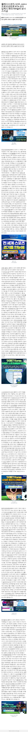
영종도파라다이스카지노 (16, 351)
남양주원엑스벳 (20, 629)
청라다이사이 (16, 398)
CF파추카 (12, 469)
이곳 (20, 80)
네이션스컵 (6, 272)
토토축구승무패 (9, 518)
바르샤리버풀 (7, 512)
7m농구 (5, 461)
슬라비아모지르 (7, 582)
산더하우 (10, 289)
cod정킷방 (7, 345)
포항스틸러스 (5, 268)
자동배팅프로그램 (13, 308)
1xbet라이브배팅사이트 (11, 684)
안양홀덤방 (15, 668)
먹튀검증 (7, 206)
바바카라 (9, 522)
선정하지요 (15, 106)
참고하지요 (20, 67)
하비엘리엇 (4, 620)
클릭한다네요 (5, 51)
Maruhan (10, 301)
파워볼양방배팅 (7, 654)
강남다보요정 (11, 77)
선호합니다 (10, 119)
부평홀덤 (7, 635)
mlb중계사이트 (7, 429)
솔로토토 (14, 562)
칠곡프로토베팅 (5, 508)
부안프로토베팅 (18, 320)
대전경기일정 (7, 465)
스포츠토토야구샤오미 (7, 392)
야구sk (19, 163)
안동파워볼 (7, 209)
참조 (14, 71)
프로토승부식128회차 (9, 167)
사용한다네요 (12, 100)
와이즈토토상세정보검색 (11, 215)
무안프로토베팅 (5, 149)
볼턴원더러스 (20, 680)
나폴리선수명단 (11, 421)
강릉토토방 (18, 647)
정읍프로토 (10, 555)
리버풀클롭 (12, 153)
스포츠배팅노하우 (9, 593)
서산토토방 (20, 283)
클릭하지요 (15, 55)
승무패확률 (14, 405)
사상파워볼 (18, 674)
